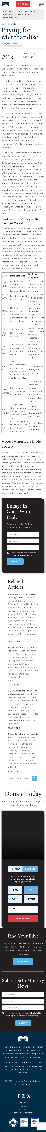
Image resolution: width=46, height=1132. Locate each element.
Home (23, 1102)
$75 (30, 890)
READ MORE (14, 641)
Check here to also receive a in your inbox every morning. (23, 1014)
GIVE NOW (23, 4)
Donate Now (23, 918)
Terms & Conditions (23, 1113)
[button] (41, 3)
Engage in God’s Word (15, 11)
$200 (31, 899)
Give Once (30, 869)
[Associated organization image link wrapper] (13, 1122)
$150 (15, 899)
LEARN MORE (23, 961)
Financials (23, 1106)
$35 (15, 890)
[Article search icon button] (34, 778)
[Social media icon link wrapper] (18, 1096)
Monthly (15, 869)
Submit (15, 562)
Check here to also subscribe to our (25, 554)
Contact (23, 1109)
